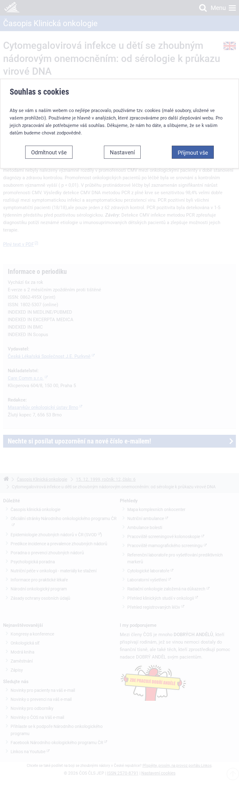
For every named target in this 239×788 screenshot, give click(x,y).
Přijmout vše (193, 152)
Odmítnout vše (49, 152)
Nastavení (122, 152)
